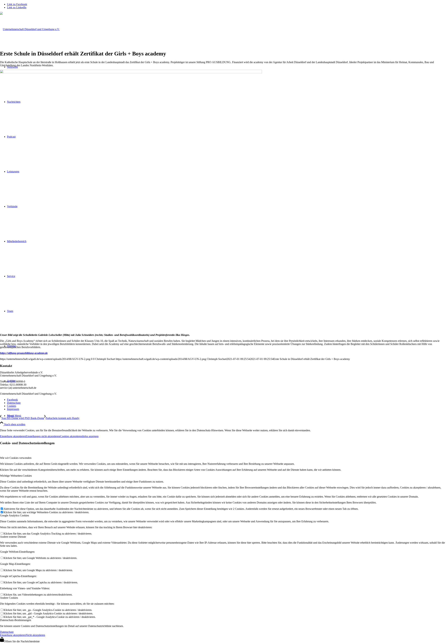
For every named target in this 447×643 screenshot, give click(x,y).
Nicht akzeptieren (35, 635)
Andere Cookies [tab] (9, 597)
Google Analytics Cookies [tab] (14, 515)
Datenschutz (7, 631)
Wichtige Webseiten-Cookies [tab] (16, 475)
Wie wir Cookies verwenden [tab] (15, 457)
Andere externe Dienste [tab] (13, 536)
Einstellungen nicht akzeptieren (43, 436)
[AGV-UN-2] (30, 29)
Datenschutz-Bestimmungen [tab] (15, 620)
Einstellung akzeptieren (13, 436)
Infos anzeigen (90, 436)
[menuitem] (227, 415)
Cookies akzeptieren (71, 436)
